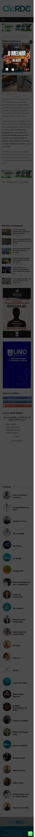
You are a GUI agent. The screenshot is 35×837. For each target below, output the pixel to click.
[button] (30, 41)
